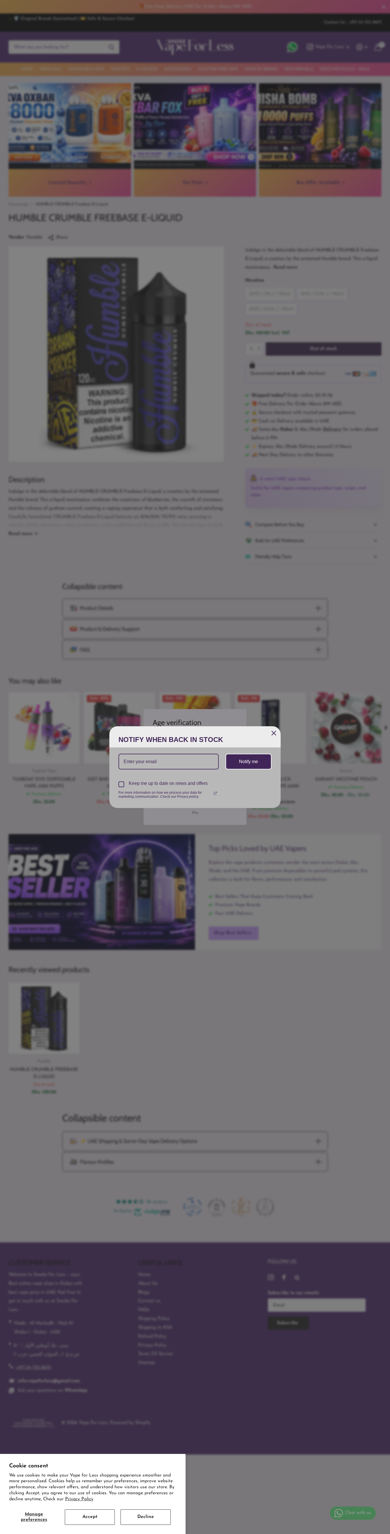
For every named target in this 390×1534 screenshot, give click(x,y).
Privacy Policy (79, 1499)
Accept (90, 1517)
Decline (145, 1517)
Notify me (248, 761)
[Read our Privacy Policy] (215, 793)
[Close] (274, 733)
